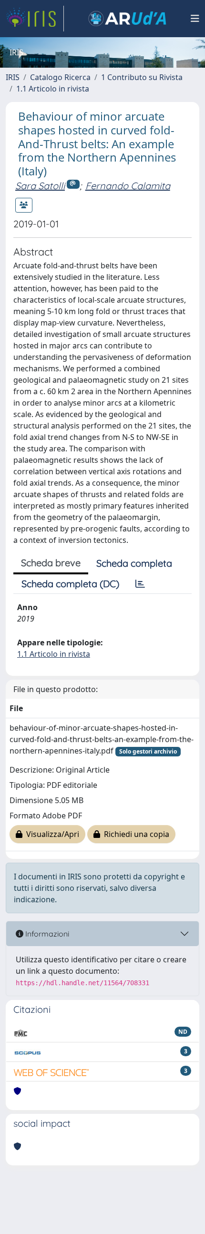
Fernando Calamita (127, 186)
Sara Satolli (40, 186)
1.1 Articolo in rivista (52, 88)
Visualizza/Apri (50, 834)
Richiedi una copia (134, 834)
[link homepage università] (127, 18)
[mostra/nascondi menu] (195, 18)
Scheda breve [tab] (51, 563)
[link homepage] (35, 18)
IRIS (13, 77)
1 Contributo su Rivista (142, 77)
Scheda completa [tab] (134, 563)
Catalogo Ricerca (60, 77)
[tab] (140, 584)
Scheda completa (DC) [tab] (70, 584)
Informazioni (46, 933)
